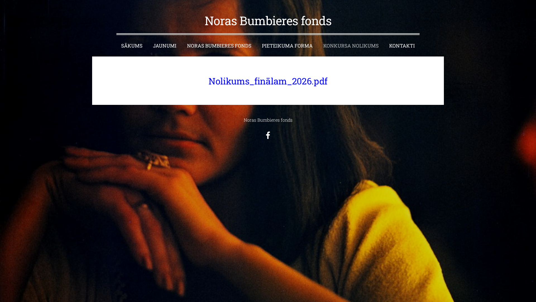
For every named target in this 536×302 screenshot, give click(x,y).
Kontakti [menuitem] (402, 46)
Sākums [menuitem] (131, 46)
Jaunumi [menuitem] (164, 46)
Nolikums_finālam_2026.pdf (268, 81)
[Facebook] (268, 135)
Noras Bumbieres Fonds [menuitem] (219, 46)
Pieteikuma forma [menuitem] (287, 46)
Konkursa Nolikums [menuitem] (351, 46)
